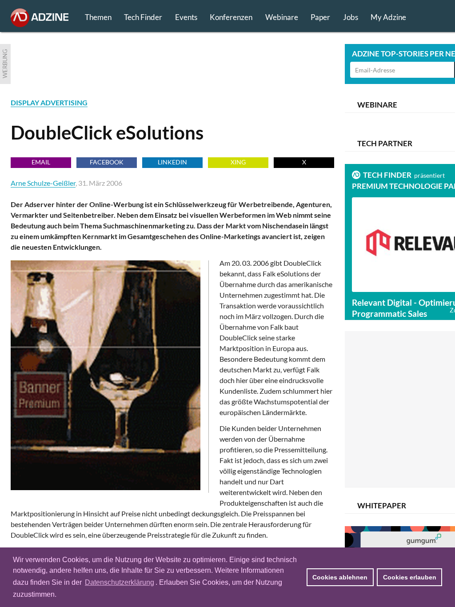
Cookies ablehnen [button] (339, 577)
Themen (98, 17)
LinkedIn (172, 162)
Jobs (350, 17)
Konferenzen (231, 17)
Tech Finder (143, 17)
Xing (238, 162)
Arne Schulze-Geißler (43, 183)
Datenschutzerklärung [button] (119, 582)
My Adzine (388, 17)
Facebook (107, 162)
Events (186, 17)
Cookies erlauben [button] (409, 577)
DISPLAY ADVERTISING (49, 102)
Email (41, 162)
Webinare (281, 17)
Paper (320, 17)
